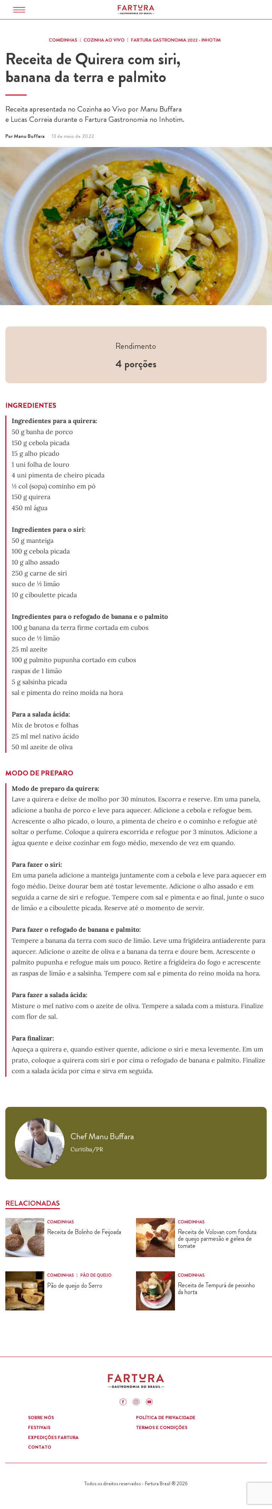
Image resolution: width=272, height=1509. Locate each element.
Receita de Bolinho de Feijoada (84, 1232)
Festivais (39, 1427)
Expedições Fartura (53, 1437)
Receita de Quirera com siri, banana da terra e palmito (93, 67)
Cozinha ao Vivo (104, 40)
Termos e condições (161, 1427)
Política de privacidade (166, 1417)
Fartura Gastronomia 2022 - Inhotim (176, 40)
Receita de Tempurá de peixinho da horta (216, 1289)
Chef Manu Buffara (102, 1136)
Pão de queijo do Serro (74, 1285)
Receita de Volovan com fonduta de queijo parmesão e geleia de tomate (217, 1239)
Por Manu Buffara (25, 136)
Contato (39, 1447)
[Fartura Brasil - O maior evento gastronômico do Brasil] (136, 9)
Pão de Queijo (96, 1275)
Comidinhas (63, 40)
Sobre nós (41, 1417)
